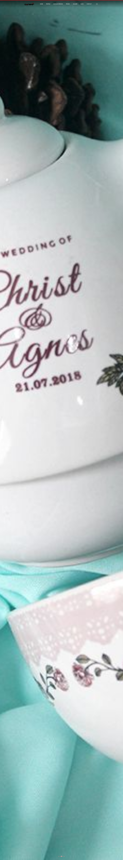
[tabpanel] (61, 430)
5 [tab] (64, 856)
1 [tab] (58, 856)
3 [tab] (61, 856)
